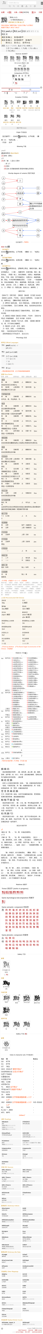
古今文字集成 (19, 1332)
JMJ (11, 27)
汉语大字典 (21, 25)
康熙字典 (13, 25)
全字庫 (29, 25)
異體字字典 (4, 27)
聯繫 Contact (38, 1330)
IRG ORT (27, 1332)
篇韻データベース (14, 580)
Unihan (21, 1115)
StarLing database (8, 646)
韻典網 (25, 580)
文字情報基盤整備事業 (23, 371)
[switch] (27, 63)
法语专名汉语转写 (37, 1332)
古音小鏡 (24, 761)
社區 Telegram (22, 1330)
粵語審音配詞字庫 (8, 371)
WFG (26, 242)
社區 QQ (30, 1330)
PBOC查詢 (4, 25)
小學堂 (5, 580)
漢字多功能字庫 (8, 761)
